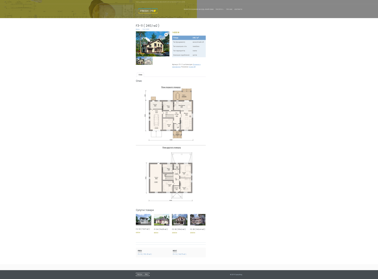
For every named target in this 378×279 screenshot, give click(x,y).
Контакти (238, 9)
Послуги (219, 9)
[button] (166, 34)
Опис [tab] (140, 75)
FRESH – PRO (143, 274)
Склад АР (192, 67)
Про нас (229, 9)
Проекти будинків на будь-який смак (199, 9)
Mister (138, 29)
